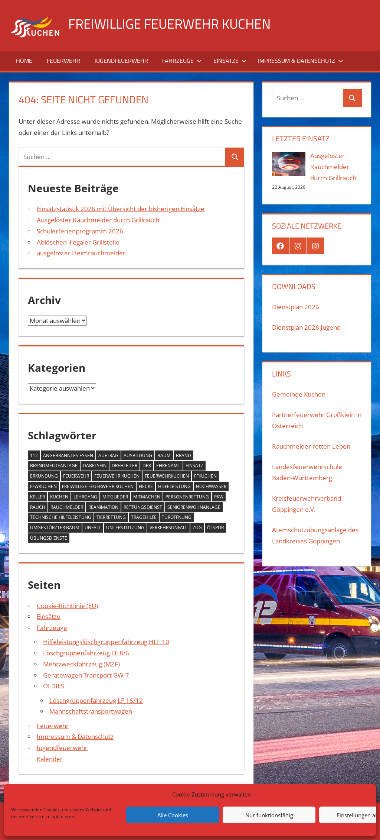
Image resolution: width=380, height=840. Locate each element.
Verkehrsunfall (168, 527)
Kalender (50, 759)
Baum (164, 455)
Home (24, 60)
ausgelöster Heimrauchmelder (81, 253)
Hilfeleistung (174, 486)
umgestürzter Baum (54, 527)
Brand (183, 455)
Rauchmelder (66, 507)
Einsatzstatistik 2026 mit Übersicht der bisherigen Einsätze (120, 208)
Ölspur (215, 527)
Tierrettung (111, 517)
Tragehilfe (144, 517)
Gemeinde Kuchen (298, 394)
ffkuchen (205, 476)
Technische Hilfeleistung (60, 517)
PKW (218, 497)
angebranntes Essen (68, 455)
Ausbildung (138, 455)
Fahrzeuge (178, 60)
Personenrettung (187, 497)
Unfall (93, 527)
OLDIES (53, 686)
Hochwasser (211, 486)
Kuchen (59, 497)
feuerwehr (76, 476)
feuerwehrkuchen (167, 476)
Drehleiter (124, 465)
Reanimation (103, 507)
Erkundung (44, 476)
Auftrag (108, 455)
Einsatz (194, 465)
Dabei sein (95, 465)
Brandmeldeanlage (54, 465)
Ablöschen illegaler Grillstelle (78, 242)
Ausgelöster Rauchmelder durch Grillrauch (98, 220)
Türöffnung (176, 517)
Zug (197, 527)
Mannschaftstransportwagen (90, 711)
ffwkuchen (43, 486)
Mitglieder (115, 497)
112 (34, 455)
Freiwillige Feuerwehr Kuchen (169, 23)
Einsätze (226, 60)
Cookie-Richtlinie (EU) (67, 605)
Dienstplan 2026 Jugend (306, 327)
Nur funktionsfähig (269, 815)
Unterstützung (125, 527)
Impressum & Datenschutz (296, 60)
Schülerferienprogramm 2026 (80, 231)
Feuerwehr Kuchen (117, 476)
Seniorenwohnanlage (193, 507)
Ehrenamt (168, 465)
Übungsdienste (48, 538)
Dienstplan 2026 (295, 307)
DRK (146, 465)
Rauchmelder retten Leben (311, 446)
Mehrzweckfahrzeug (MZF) (81, 664)
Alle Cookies (172, 815)
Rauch (37, 507)
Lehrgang (85, 497)
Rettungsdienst (143, 507)
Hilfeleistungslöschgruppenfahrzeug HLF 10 (106, 641)
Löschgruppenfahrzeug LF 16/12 (96, 700)
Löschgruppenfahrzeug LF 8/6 (86, 653)
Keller (37, 497)
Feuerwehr (63, 60)
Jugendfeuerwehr (121, 60)
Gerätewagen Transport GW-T (86, 675)
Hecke (146, 486)
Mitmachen (146, 497)
